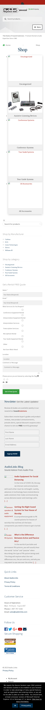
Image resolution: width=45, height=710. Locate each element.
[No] (42, 696)
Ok (15, 706)
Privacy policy (26, 706)
